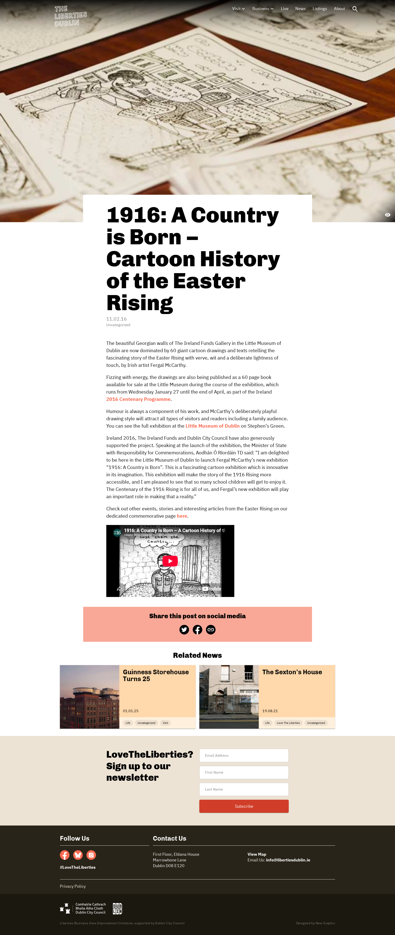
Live (284, 9)
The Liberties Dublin (71, 16)
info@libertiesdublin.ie (288, 860)
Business (260, 9)
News (300, 9)
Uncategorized (118, 325)
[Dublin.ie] (117, 908)
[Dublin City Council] (83, 908)
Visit (236, 9)
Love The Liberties (288, 723)
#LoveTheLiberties (78, 868)
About (339, 9)
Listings (320, 9)
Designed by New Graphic (315, 923)
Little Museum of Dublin (213, 426)
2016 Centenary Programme (138, 399)
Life (128, 723)
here (182, 516)
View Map (257, 854)
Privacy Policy (73, 886)
